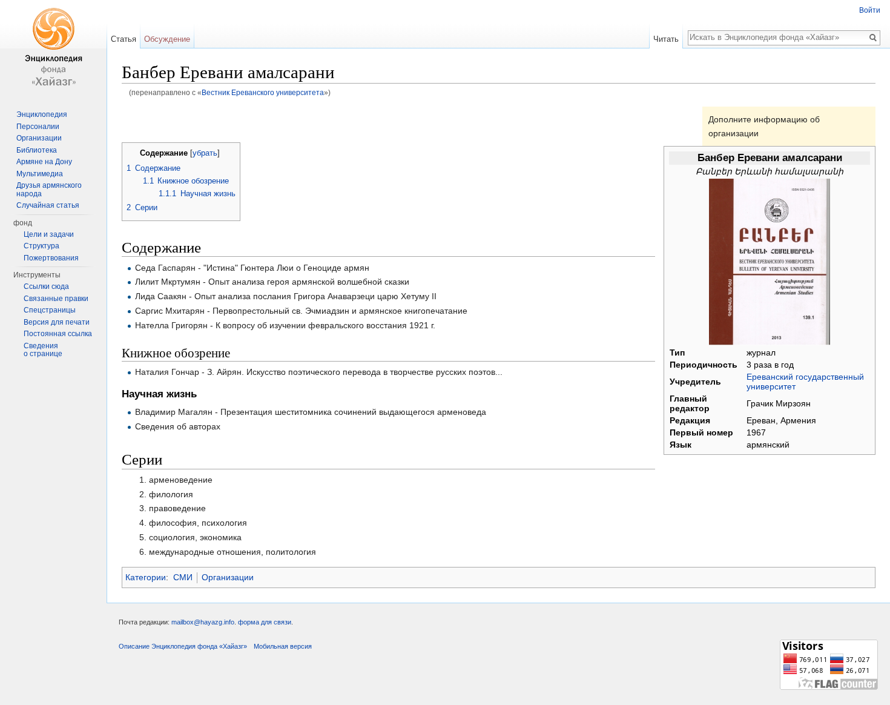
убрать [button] (205, 153)
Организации (228, 577)
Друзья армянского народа (49, 189)
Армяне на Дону (44, 161)
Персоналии (37, 126)
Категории (145, 577)
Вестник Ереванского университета (263, 92)
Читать (666, 39)
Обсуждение (167, 39)
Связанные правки (56, 298)
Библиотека (36, 150)
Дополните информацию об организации (764, 125)
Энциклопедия (41, 114)
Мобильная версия (283, 646)
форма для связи (264, 622)
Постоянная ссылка (58, 333)
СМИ (183, 577)
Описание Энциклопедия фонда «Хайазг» (183, 646)
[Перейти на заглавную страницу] (53, 48)
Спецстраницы (50, 310)
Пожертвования (51, 258)
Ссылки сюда (46, 286)
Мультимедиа (39, 174)
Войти (869, 10)
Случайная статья (47, 205)
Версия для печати (57, 322)
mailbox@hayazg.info (202, 622)
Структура (41, 246)
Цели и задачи (49, 234)
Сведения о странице (43, 350)
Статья (123, 39)
